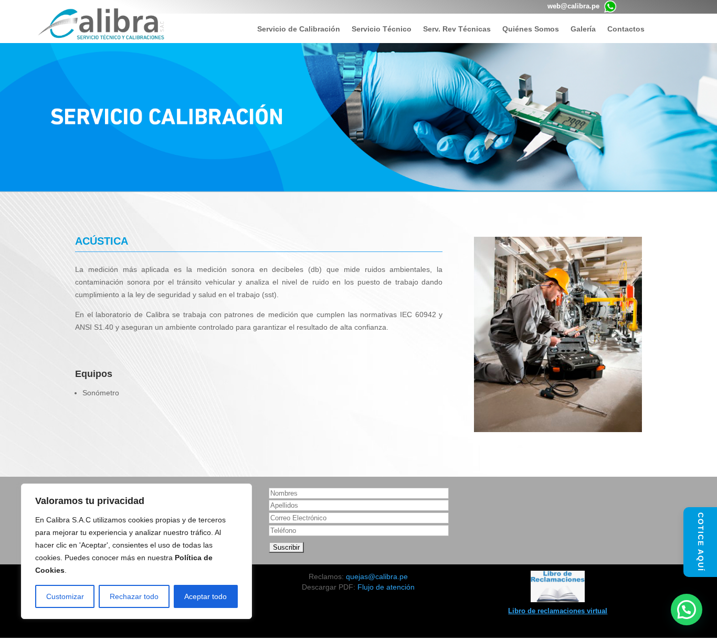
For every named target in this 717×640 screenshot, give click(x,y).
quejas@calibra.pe (377, 576)
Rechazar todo (134, 596)
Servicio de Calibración (298, 29)
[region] (136, 551)
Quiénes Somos (530, 29)
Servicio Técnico (382, 29)
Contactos (626, 29)
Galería (583, 29)
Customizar (65, 596)
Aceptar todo (205, 596)
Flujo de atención (386, 587)
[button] (686, 609)
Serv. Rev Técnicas (457, 29)
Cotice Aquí (701, 542)
